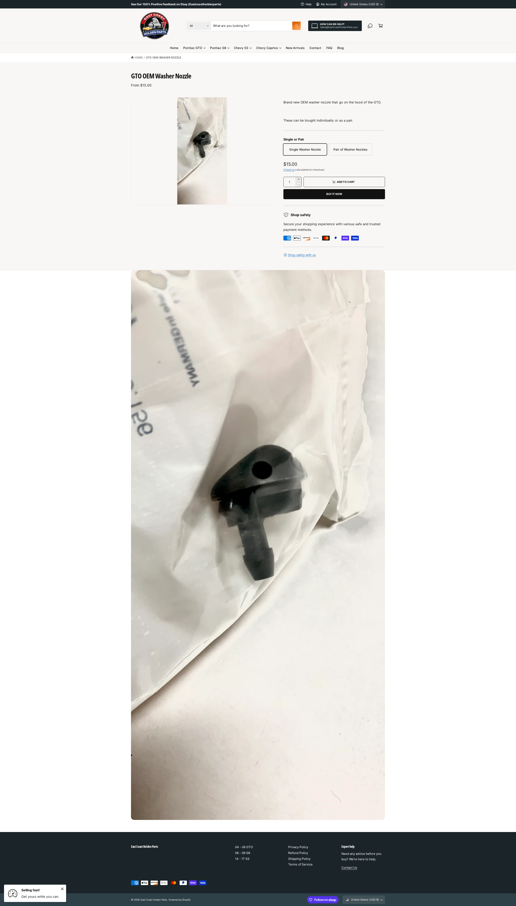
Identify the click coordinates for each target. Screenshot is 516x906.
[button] (380, 26)
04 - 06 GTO (244, 847)
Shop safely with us (302, 255)
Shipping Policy (299, 859)
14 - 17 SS (242, 859)
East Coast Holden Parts (154, 899)
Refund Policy (298, 853)
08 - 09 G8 (242, 853)
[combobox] (257, 26)
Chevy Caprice (267, 48)
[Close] (62, 889)
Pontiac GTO (192, 48)
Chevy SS (241, 48)
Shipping (288, 169)
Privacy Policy (298, 847)
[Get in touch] (370, 26)
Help (309, 4)
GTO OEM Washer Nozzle (163, 57)
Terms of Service (300, 864)
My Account (329, 4)
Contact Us (349, 868)
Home (139, 57)
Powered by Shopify (179, 899)
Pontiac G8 (218, 48)
